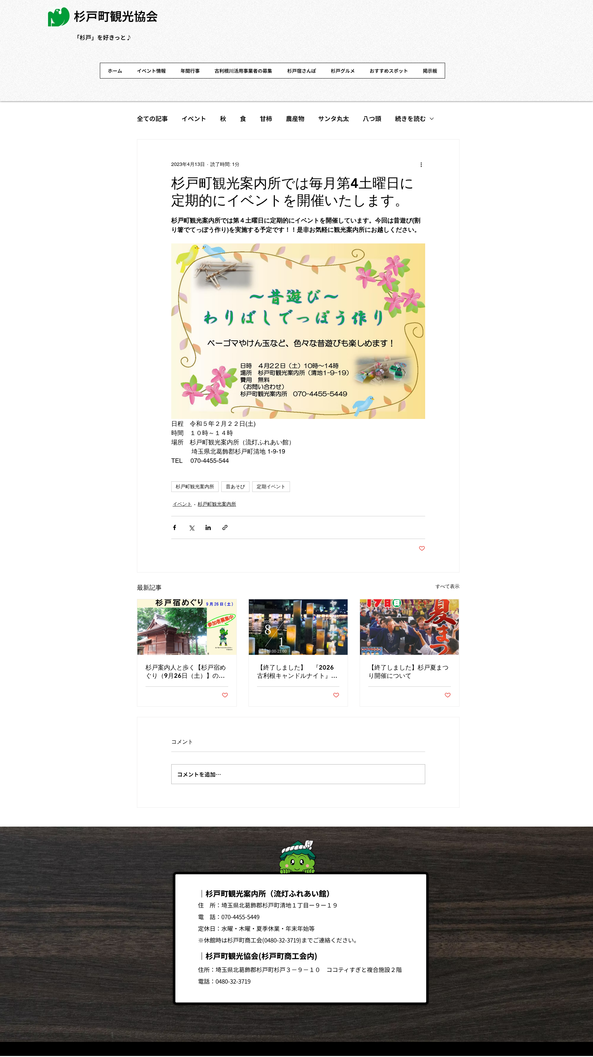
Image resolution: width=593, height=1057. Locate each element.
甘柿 (266, 118)
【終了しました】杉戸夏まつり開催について (408, 671)
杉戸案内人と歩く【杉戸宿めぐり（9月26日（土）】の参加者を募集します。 (186, 671)
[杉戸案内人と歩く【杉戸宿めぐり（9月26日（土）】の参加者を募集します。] (186, 627)
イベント (194, 118)
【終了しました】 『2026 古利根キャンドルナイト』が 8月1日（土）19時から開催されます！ (298, 671)
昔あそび (235, 486)
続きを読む (410, 118)
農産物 (295, 118)
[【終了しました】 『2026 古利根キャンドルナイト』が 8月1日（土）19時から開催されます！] (298, 627)
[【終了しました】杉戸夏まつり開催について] (409, 627)
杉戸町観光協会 (116, 15)
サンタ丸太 (333, 118)
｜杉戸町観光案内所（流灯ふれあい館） (266, 893)
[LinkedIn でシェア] (208, 527)
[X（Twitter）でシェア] (191, 527)
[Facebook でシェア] (174, 527)
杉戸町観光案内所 (195, 486)
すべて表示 (447, 586)
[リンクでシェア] (225, 527)
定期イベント (271, 486)
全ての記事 (152, 118)
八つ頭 (372, 118)
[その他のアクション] (421, 164)
